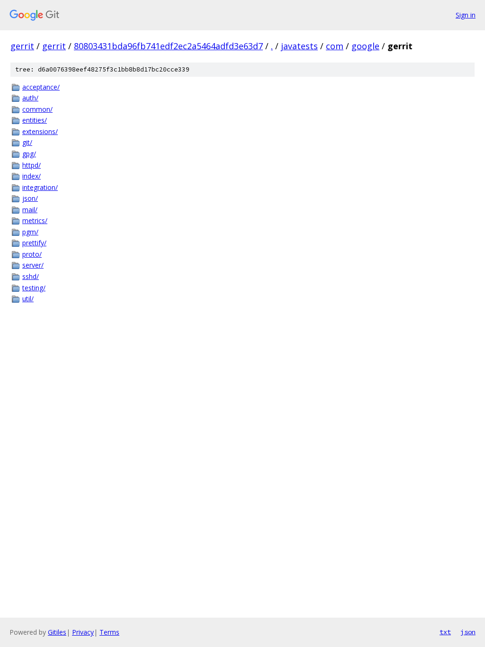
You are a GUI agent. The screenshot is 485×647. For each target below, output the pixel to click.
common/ (37, 109)
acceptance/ (41, 86)
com (334, 46)
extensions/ (40, 131)
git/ (27, 142)
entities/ (34, 120)
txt (445, 632)
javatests (299, 46)
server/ (33, 265)
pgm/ (30, 231)
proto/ (32, 254)
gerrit (22, 46)
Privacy (83, 632)
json (468, 632)
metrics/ (34, 220)
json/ (30, 198)
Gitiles (57, 632)
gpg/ (29, 153)
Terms (109, 632)
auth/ (30, 97)
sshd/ (30, 276)
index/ (31, 175)
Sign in (466, 14)
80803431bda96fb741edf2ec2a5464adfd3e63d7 (168, 46)
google (365, 46)
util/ (28, 298)
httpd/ (31, 165)
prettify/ (34, 242)
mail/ (29, 209)
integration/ (40, 187)
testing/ (33, 287)
